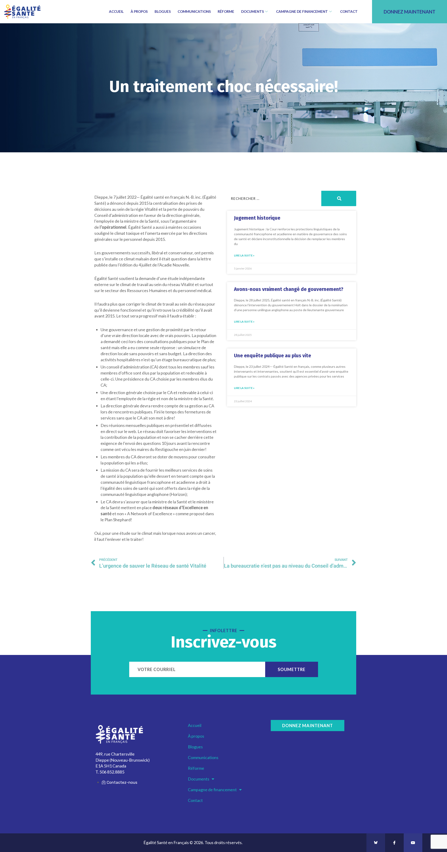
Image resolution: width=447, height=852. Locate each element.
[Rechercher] (338, 198)
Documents (252, 11)
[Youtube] (413, 842)
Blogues (163, 11)
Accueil (116, 11)
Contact (349, 11)
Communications (194, 11)
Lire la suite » (244, 255)
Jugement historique (257, 218)
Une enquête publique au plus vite (272, 355)
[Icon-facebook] (394, 842)
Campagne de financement (302, 11)
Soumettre (291, 669)
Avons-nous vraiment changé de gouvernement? (288, 289)
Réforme (226, 11)
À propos (139, 11)
